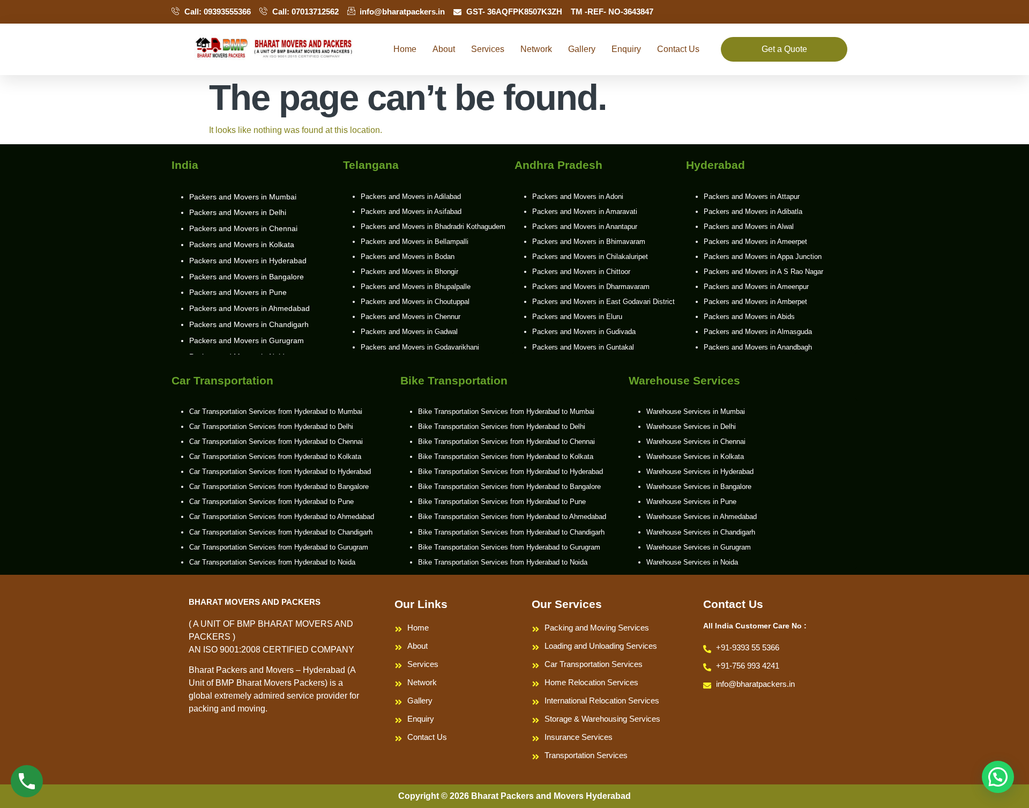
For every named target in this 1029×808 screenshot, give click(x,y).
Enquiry (626, 49)
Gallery (581, 49)
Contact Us (678, 49)
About (444, 49)
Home (404, 49)
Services (487, 49)
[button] (998, 777)
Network (536, 49)
